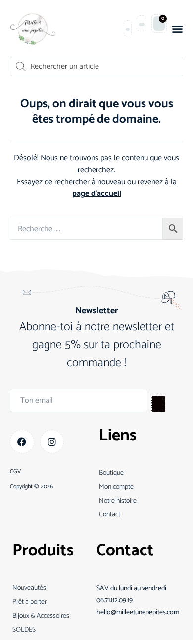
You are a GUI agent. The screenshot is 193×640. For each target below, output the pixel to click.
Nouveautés (29, 588)
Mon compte (116, 487)
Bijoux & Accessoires (40, 616)
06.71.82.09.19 (114, 600)
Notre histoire (118, 501)
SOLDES (24, 630)
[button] (177, 28)
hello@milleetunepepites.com (137, 612)
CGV (15, 471)
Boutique (111, 473)
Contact (109, 515)
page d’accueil (96, 193)
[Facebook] (22, 442)
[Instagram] (52, 442)
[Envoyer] (158, 404)
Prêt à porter (29, 602)
